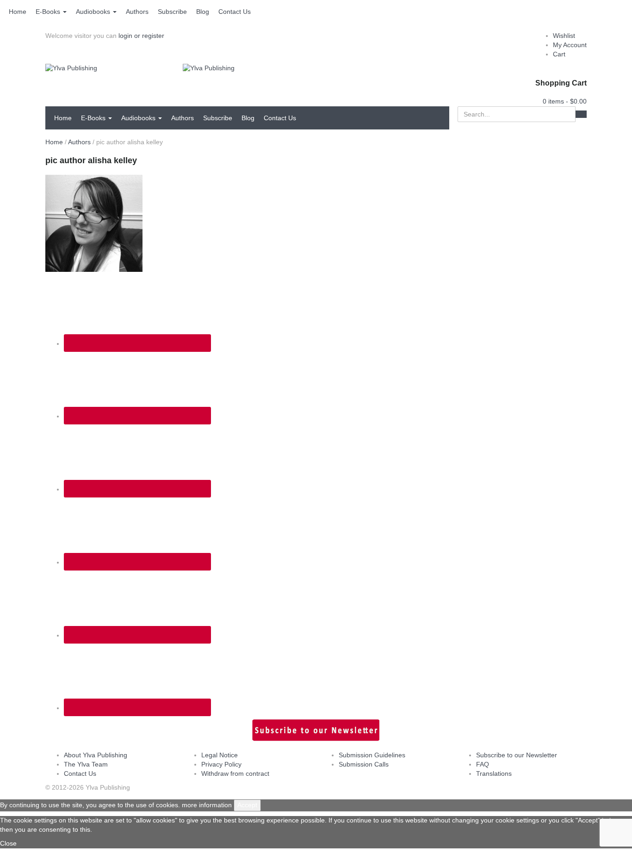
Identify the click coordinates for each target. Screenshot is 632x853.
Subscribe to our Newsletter (516, 755)
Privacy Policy (221, 764)
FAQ (482, 764)
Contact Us (234, 11)
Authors (137, 11)
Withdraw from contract (235, 773)
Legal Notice (219, 755)
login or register (141, 35)
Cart (559, 54)
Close (8, 843)
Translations (494, 773)
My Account (570, 45)
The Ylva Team (86, 764)
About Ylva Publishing (95, 755)
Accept (247, 805)
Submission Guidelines (372, 755)
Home (17, 11)
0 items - (565, 101)
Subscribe (172, 11)
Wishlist (564, 35)
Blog (202, 11)
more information (207, 805)
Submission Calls (364, 764)
